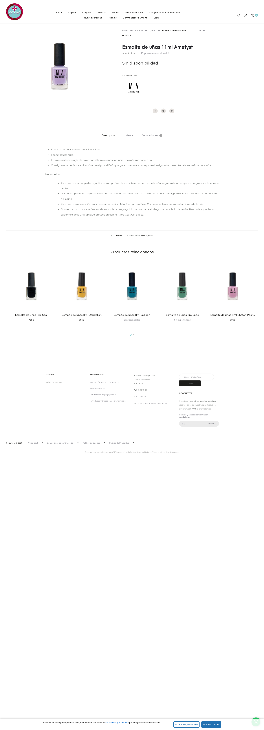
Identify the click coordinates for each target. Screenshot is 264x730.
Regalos (112, 17)
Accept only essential (186, 724)
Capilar (72, 12)
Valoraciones (151, 135)
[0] (252, 15)
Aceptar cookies (211, 724)
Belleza (102, 12)
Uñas (152, 30)
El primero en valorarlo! (155, 53)
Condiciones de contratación (60, 443)
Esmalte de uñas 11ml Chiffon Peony (232, 314)
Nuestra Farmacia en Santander (104, 382)
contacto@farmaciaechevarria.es (152, 403)
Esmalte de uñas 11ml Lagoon (132, 314)
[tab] (109, 135)
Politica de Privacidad (119, 443)
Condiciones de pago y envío (103, 394)
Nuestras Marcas (93, 17)
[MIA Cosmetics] (133, 88)
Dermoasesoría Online (135, 17)
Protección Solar (134, 12)
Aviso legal (33, 443)
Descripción (109, 135)
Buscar (190, 383)
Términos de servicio (160, 452)
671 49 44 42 (141, 396)
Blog (156, 17)
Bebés (115, 12)
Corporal (87, 12)
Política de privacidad (139, 452)
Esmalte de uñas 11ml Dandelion (82, 314)
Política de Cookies (91, 443)
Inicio (125, 30)
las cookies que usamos (117, 722)
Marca (129, 135)
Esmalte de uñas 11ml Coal (31, 314)
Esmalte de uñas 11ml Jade (182, 314)
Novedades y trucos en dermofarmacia (108, 401)
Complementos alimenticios (164, 12)
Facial (59, 12)
